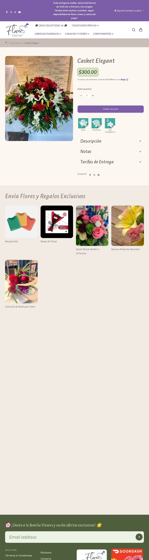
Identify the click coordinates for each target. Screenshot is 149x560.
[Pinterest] (98, 175)
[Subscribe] (139, 536)
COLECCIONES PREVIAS (84, 25)
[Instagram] (11, 12)
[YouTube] (19, 12)
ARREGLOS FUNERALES (47, 34)
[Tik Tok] (15, 12)
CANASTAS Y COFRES (76, 34)
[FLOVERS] (17, 30)
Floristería (46, 552)
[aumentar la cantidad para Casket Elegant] (93, 96)
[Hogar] (6, 43)
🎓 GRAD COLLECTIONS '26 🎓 (51, 25)
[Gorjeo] (94, 175)
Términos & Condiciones (18, 555)
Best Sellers (16, 43)
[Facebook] (7, 12)
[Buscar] (133, 30)
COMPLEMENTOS (102, 34)
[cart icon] (141, 30)
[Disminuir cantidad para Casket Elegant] (81, 96)
